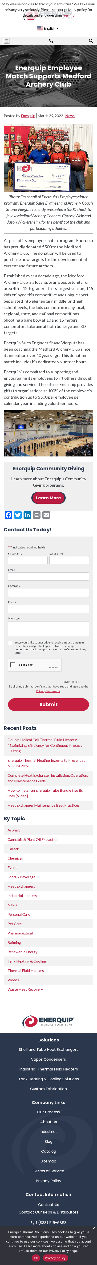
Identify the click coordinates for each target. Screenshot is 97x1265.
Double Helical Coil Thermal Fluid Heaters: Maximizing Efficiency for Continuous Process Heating (45, 745)
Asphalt (14, 830)
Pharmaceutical (20, 933)
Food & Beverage (21, 877)
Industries (48, 1131)
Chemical (15, 858)
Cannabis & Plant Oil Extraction (33, 839)
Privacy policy (55, 1258)
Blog (48, 1141)
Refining (14, 942)
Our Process (48, 1112)
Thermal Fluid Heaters (26, 970)
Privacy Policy (48, 1181)
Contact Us (48, 1204)
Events (13, 867)
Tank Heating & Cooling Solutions (48, 1079)
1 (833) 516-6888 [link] (51, 1222)
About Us (48, 1122)
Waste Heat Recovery (25, 989)
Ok (36, 1258)
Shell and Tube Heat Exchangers (48, 1049)
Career (13, 848)
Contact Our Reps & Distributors (48, 1212)
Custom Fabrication (48, 1089)
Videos (13, 980)
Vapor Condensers (48, 1059)
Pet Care (15, 923)
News (70, 115)
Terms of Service (48, 1171)
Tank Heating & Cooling (27, 961)
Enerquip (28, 115)
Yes (66, 15)
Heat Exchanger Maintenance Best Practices (44, 805)
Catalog (48, 1151)
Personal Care (19, 914)
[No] (93, 1228)
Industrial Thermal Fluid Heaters (48, 1069)
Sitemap (48, 1161)
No (72, 15)
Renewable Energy (22, 951)
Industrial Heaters (22, 895)
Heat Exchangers (21, 886)
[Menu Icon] (6, 41)
